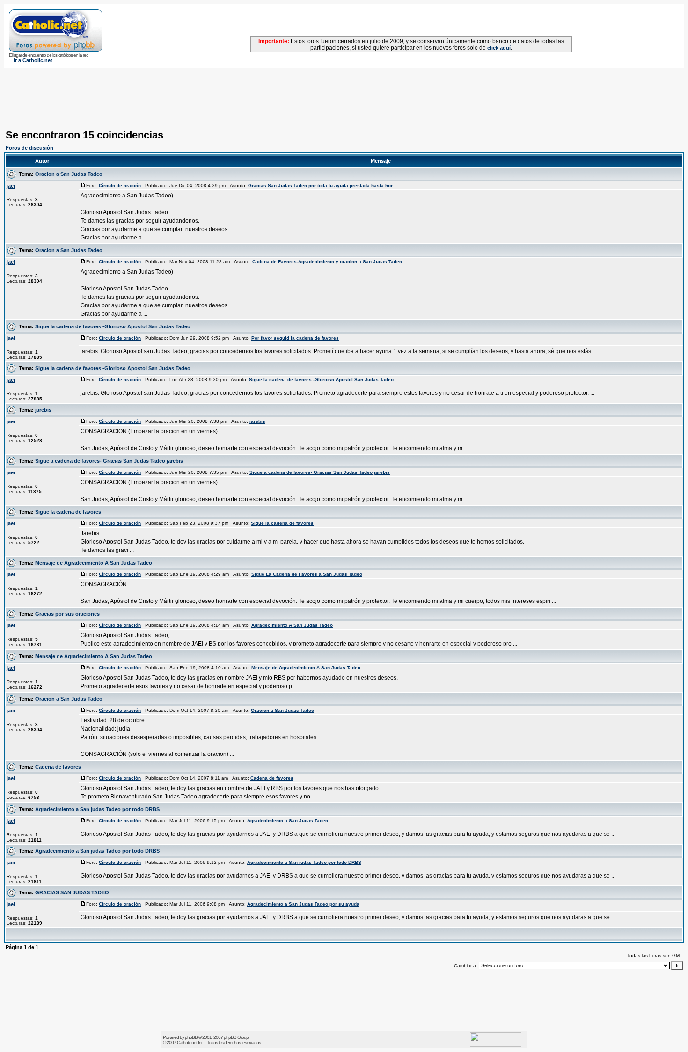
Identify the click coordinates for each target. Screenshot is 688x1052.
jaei (11, 186)
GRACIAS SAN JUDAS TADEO (72, 892)
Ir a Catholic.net (33, 60)
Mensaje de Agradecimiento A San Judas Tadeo (93, 563)
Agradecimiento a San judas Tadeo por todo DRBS (97, 809)
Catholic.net (187, 1042)
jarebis (43, 410)
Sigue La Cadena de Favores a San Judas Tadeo (306, 574)
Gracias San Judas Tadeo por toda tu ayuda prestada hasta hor (320, 185)
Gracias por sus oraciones (67, 614)
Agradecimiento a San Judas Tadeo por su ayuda (303, 904)
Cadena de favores (58, 766)
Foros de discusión (29, 148)
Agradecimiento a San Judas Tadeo (287, 820)
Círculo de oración (120, 185)
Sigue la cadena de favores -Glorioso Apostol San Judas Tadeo (112, 326)
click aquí (499, 48)
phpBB (191, 1037)
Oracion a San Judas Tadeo (68, 174)
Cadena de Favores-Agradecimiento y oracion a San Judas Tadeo (327, 261)
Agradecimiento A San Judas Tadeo (292, 625)
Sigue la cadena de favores (68, 512)
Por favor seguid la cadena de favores (295, 338)
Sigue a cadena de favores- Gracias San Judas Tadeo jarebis (109, 461)
